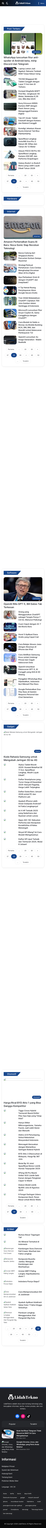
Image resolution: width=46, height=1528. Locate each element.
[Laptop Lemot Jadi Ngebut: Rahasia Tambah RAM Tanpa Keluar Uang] (10, 71)
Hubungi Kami (7, 1474)
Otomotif (11, 1074)
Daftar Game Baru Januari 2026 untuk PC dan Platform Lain (30, 794)
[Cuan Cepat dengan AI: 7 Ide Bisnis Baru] (10, 627)
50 (38, 181)
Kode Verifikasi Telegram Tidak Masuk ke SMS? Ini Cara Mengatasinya (29, 1433)
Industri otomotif (33, 1497)
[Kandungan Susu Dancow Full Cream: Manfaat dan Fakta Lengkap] (10, 1251)
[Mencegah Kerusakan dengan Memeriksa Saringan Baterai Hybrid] (5, 1144)
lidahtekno (30, 1501)
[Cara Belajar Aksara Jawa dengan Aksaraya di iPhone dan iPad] (10, 647)
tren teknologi (7, 1513)
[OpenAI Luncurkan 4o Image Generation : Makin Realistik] (10, 340)
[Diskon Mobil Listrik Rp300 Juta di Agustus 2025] (5, 1185)
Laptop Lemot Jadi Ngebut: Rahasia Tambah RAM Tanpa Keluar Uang (29, 71)
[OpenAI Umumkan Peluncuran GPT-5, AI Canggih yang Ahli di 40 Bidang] (10, 669)
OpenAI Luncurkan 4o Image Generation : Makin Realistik (29, 339)
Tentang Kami (7, 1477)
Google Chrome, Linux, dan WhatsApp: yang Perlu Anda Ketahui (28, 1444)
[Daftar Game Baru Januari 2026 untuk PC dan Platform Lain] (5, 791)
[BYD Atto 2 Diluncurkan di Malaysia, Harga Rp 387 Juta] (5, 1153)
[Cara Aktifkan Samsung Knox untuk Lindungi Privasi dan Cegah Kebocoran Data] (10, 657)
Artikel (10, 1229)
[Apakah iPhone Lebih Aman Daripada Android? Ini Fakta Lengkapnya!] (5, 801)
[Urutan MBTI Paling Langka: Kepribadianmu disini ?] (10, 1274)
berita (12, 1493)
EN (11, 1487)
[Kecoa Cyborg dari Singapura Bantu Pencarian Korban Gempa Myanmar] (10, 256)
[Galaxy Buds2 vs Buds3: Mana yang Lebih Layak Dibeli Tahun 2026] (10, 166)
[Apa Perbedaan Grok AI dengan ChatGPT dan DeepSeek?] (10, 280)
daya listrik (27, 1493)
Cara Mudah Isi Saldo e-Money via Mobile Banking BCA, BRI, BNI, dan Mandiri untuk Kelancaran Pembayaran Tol (30, 327)
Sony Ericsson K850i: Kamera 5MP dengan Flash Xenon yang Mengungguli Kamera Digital (28, 108)
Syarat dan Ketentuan (10, 1470)
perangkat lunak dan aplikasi (12, 1505)
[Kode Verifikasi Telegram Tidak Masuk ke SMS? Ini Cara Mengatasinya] (8, 1434)
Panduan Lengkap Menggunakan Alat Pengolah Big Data (27, 1315)
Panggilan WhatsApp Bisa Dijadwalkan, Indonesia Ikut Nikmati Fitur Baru (30, 681)
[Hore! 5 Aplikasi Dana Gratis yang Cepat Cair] (10, 637)
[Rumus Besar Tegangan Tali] (5, 1234)
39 (20, 181)
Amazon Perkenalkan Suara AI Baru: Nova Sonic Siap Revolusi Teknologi (21, 245)
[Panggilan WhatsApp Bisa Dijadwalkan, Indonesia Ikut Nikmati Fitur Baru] (10, 682)
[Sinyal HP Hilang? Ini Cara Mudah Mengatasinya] (5, 832)
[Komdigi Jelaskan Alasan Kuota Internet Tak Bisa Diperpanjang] (10, 131)
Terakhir (26, 187)
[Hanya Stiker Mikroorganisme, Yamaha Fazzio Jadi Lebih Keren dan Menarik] (5, 1122)
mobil (39, 1501)
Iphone (5, 1501)
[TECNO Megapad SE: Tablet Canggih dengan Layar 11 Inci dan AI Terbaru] (10, 82)
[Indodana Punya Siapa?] (10, 1284)
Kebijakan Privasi (8, 1466)
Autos (5, 1493)
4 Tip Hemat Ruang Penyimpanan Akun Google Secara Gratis (27, 290)
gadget (22, 1497)
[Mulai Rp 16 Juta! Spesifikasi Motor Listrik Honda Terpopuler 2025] (5, 1163)
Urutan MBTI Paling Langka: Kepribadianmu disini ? (29, 1273)
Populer (12, 1424)
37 (7, 181)
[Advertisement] (23, 16)
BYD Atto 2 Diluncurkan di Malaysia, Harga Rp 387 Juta (30, 1156)
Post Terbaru (13, 29)
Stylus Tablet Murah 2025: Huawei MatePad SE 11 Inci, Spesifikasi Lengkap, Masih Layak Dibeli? (30, 769)
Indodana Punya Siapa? (29, 1281)
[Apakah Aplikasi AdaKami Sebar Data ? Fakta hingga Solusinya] (10, 1305)
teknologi (25, 1509)
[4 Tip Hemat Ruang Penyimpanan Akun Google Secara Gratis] (10, 290)
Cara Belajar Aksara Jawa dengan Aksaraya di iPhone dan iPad (29, 647)
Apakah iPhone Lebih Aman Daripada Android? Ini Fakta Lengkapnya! (29, 803)
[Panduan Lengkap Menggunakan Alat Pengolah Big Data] (10, 1317)
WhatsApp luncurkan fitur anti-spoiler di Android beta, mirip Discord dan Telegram (21, 60)
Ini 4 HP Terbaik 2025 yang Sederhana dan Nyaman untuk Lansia (28, 813)
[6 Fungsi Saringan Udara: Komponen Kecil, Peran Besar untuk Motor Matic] (5, 1194)
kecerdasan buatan (17, 1501)
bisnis (19, 1493)
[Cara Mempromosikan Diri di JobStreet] (10, 1295)
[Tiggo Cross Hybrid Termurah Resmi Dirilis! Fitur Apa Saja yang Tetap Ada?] (5, 1110)
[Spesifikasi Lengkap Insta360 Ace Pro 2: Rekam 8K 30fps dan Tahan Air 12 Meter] (10, 142)
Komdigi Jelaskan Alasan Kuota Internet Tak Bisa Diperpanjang (29, 131)
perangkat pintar (30, 1505)
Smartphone (15, 1509)
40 (32, 181)
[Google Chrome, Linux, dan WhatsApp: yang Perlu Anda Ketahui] (8, 1447)
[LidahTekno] (23, 3)
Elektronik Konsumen (10, 1497)
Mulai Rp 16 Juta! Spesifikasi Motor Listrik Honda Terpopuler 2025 (29, 1166)
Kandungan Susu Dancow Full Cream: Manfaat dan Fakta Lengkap (30, 1251)
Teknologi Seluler (37, 1509)
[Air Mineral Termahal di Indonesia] (5, 1241)
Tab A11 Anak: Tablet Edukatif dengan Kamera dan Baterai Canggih (29, 120)
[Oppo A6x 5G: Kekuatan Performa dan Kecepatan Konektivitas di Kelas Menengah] (5, 820)
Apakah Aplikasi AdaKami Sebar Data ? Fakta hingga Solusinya (30, 1305)
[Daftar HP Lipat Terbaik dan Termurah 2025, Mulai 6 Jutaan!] (5, 839)
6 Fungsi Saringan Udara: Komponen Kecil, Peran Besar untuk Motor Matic (29, 1197)
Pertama (11, 175)
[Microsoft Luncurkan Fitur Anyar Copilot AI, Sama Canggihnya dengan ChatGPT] (10, 313)
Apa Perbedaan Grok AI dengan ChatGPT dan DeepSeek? (28, 280)
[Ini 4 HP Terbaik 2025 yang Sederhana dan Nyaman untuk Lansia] (5, 810)
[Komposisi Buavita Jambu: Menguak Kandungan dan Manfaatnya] (10, 1262)
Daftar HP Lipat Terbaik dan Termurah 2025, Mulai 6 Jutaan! (30, 842)
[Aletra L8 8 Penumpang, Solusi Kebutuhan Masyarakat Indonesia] (5, 1135)
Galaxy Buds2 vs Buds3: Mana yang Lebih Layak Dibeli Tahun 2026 (29, 165)
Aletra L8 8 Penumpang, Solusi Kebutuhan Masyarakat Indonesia (29, 1137)
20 (25, 175)
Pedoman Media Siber (10, 1481)
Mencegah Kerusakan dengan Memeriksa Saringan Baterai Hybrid (29, 1147)
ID (14, 1487)
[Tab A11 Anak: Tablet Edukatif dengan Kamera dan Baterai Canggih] (10, 121)
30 (32, 175)
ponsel (5, 1509)
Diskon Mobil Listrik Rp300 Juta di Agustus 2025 (28, 1187)
